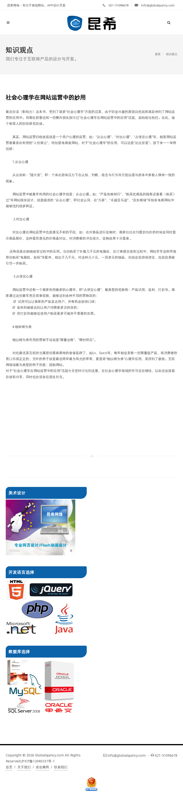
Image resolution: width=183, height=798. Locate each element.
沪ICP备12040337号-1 (38, 761)
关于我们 (24, 767)
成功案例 (42, 767)
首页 (158, 54)
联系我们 (60, 767)
